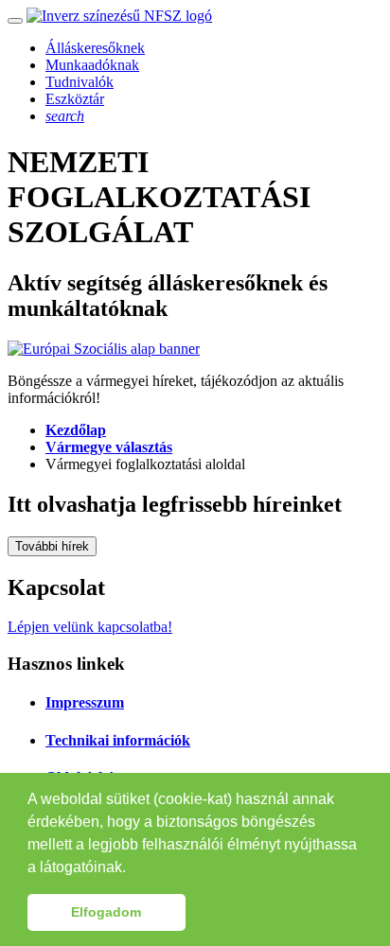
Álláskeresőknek (95, 48)
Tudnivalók (79, 82)
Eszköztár (74, 99)
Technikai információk (117, 740)
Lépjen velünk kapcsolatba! (90, 627)
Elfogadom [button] (106, 912)
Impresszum (84, 702)
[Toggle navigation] (15, 21)
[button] (132, 868)
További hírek (52, 546)
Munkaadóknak (92, 65)
